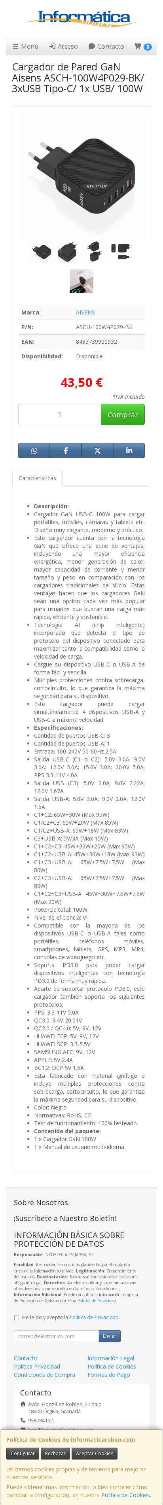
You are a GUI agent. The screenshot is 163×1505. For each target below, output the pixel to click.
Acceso (67, 46)
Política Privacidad (37, 1366)
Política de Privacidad (97, 1300)
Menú (28, 46)
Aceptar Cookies (94, 1453)
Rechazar (55, 1453)
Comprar (123, 414)
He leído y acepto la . (71, 1317)
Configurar (23, 1453)
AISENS (85, 312)
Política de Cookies (125, 1495)
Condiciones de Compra (44, 1374)
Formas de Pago (108, 1374)
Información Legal (110, 1358)
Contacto (110, 46)
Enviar (109, 1336)
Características (37, 478)
